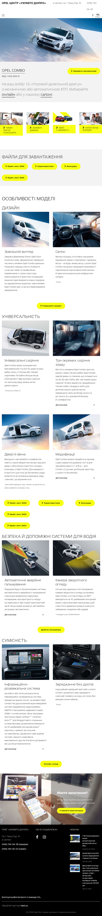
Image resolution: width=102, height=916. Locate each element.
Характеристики (45, 166)
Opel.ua (24, 905)
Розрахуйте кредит (52, 306)
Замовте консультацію (72, 811)
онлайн (8, 94)
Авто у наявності (62, 129)
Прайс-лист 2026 (15, 166)
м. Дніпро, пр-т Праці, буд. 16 (67, 3)
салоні (46, 94)
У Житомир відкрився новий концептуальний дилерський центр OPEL (90, 841)
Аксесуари (71, 166)
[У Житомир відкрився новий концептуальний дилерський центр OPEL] (75, 838)
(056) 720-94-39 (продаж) (15, 844)
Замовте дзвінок (36, 129)
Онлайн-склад (51, 764)
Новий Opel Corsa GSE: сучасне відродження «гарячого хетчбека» (90, 855)
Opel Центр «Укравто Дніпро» (24, 3)
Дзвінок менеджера (51, 630)
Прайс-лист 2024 (17, 525)
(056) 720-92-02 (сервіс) (14, 848)
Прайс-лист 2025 (15, 178)
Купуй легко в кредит (90, 129)
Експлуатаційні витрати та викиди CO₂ (21, 897)
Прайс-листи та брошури (9, 130)
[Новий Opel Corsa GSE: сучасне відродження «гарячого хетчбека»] (75, 855)
